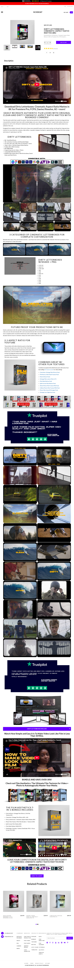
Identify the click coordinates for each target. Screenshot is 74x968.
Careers (19, 945)
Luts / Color (34, 947)
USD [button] (7, 6)
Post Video (27, 940)
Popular (33, 936)
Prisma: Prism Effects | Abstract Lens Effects (32, 917)
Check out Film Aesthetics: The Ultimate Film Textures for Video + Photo (37, 784)
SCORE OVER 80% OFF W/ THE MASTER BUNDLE (37, 3)
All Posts (41, 949)
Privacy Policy (39, 963)
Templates (34, 949)
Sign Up (70, 938)
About (18, 940)
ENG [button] (2, 6)
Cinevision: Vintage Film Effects (56, 916)
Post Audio (27, 943)
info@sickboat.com (9, 936)
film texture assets (48, 369)
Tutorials (42, 947)
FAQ (18, 943)
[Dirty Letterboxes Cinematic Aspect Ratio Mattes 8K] (22, 32)
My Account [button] (70, 6)
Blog (40, 936)
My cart (68, 12)
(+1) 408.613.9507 (8, 933)
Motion (33, 944)
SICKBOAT (37, 12)
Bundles (33, 939)
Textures (34, 941)
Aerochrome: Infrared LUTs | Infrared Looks (8, 917)
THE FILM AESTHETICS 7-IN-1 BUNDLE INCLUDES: (20, 808)
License (26, 963)
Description (8, 61)
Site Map (47, 963)
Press (18, 948)
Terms (31, 963)
